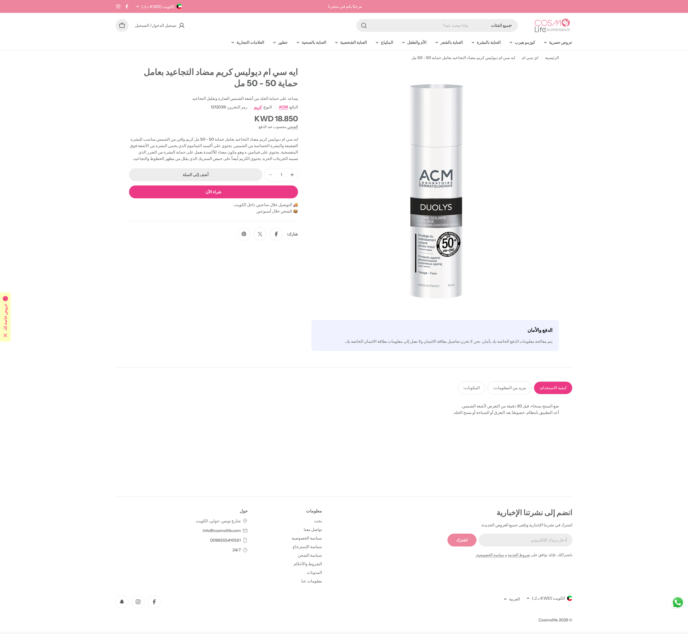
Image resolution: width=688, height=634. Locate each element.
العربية (514, 599)
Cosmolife (548, 619)
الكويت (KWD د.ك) (157, 6)
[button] (5, 317)
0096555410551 (225, 540)
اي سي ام (530, 57)
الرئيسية (552, 57)
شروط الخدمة (519, 554)
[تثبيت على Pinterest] (244, 234)
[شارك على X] (260, 234)
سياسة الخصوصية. (489, 554)
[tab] (553, 387)
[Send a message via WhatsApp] (678, 602)
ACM (283, 107)
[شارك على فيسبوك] (276, 234)
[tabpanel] (344, 409)
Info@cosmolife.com (222, 530)
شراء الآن (213, 191)
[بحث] (364, 25)
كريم (258, 107)
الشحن (292, 127)
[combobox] (437, 25)
